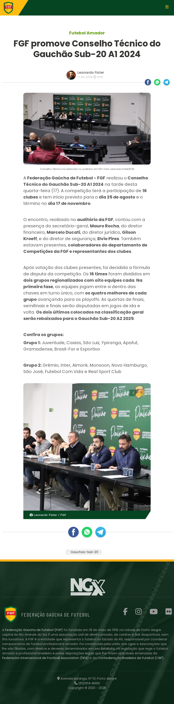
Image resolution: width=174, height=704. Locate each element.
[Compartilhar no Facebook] (148, 82)
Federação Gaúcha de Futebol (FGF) (34, 630)
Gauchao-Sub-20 (84, 552)
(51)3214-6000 (88, 683)
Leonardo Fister (90, 72)
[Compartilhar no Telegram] (166, 82)
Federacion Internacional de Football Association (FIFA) (46, 658)
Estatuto (108, 648)
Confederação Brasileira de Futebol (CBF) (131, 658)
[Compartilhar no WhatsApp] (157, 82)
